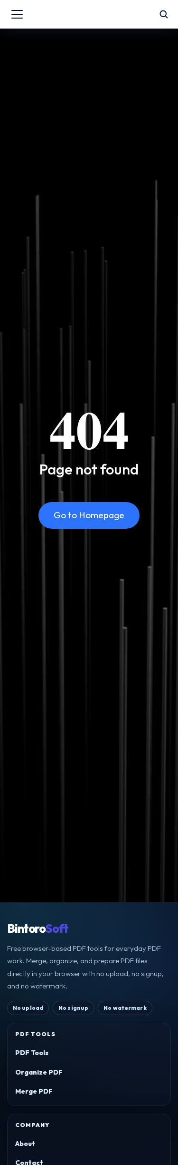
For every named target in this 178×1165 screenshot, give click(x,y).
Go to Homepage (89, 515)
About (25, 1143)
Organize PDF (39, 1072)
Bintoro (37, 929)
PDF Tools (31, 1052)
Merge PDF (34, 1091)
